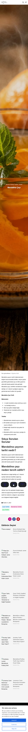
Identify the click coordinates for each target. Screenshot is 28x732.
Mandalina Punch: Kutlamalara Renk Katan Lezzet (18, 574)
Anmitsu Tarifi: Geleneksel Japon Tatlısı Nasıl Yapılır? (18, 639)
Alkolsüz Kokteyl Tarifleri (12, 184)
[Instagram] (10, 519)
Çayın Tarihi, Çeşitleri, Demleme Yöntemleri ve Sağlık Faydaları (19, 595)
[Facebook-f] (14, 519)
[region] (14, 718)
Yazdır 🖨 (4, 484)
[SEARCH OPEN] (23, 2)
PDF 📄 (13, 484)
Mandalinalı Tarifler (16, 506)
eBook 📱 (22, 484)
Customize (14, 724)
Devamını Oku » (16, 533)
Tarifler (20, 184)
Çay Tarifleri (5, 509)
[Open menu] (26, 2)
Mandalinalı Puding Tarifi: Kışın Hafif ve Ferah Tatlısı (18, 661)
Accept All (14, 720)
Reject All (14, 728)
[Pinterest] (18, 519)
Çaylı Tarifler (5, 506)
